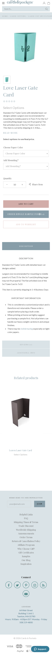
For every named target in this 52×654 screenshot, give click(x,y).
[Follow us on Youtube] (26, 593)
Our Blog (26, 560)
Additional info (26, 353)
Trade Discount (26, 525)
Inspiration (26, 564)
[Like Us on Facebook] (8, 585)
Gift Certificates (26, 552)
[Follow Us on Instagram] (34, 585)
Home (5, 16)
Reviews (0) (26, 344)
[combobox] (26, 153)
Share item (37, 184)
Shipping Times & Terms (26, 522)
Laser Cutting (18, 16)
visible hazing (26, 328)
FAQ (26, 518)
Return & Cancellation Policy (26, 541)
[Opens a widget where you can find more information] (40, 649)
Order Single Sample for (26, 214)
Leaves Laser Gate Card (20, 450)
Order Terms (26, 537)
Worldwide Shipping (26, 529)
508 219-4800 (26, 622)
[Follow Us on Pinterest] (26, 585)
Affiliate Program (26, 544)
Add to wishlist (26, 224)
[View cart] (48, 2)
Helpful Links (26, 514)
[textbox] (26, 153)
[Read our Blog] (43, 585)
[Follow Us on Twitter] (17, 585)
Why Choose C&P (26, 548)
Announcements (26, 533)
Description (26, 246)
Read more (10, 132)
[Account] (44, 2)
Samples (26, 556)
